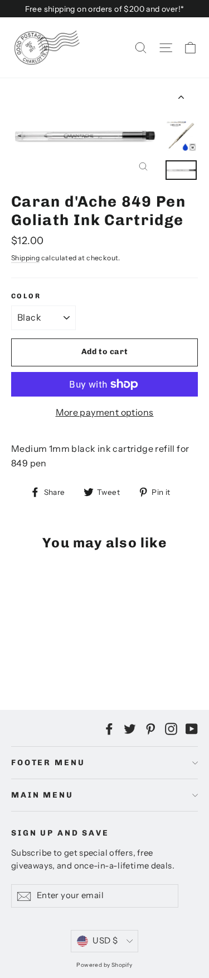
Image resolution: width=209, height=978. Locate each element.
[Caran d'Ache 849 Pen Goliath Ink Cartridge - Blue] (29, 655)
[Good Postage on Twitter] (130, 728)
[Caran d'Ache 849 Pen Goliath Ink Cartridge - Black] (17, 655)
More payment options (105, 412)
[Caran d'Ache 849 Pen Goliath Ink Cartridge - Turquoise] (66, 655)
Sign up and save (60, 833)
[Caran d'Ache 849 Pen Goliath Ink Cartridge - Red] (54, 655)
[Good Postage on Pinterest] (150, 728)
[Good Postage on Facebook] (109, 728)
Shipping (25, 258)
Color (26, 296)
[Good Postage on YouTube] (192, 728)
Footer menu (48, 762)
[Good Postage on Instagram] (171, 728)
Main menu (42, 795)
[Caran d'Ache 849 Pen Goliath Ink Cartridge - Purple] (42, 655)
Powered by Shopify (104, 965)
